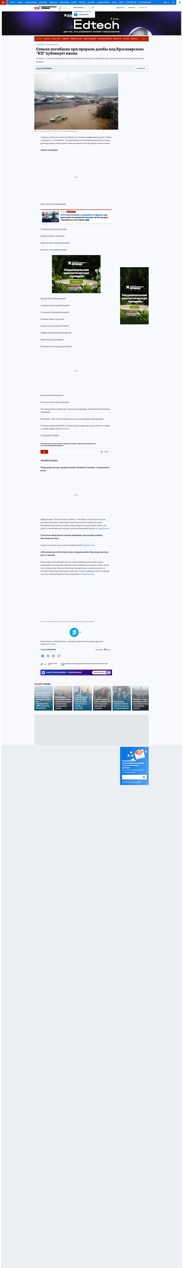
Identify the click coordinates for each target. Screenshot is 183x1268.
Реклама (131, 7)
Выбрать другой (83, 14)
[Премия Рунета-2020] (63, 7)
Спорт (121, 2)
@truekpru (52, 644)
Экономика (64, 2)
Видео (19, 2)
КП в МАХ (126, 39)
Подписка (143, 7)
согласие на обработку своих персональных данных (132, 781)
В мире (74, 2)
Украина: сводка (76, 39)
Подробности (103, 528)
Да (75, 14)
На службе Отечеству (105, 39)
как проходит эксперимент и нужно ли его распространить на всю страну (85, 217)
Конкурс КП (134, 39)
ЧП (45, 664)
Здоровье (91, 2)
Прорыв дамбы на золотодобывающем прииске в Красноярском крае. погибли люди (84, 664)
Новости (47, 39)
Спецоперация (31, 2)
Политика (43, 2)
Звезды (82, 2)
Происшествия (145, 2)
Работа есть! (118, 39)
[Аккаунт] (179, 2)
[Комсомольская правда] (45, 8)
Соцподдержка (103, 2)
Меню (3, 2)
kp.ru (108, 650)
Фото (13, 2)
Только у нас (56, 39)
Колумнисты (131, 2)
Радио (121, 7)
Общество (53, 2)
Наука (114, 2)
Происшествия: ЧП (52, 664)
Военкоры (65, 39)
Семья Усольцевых (89, 39)
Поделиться (141, 68)
